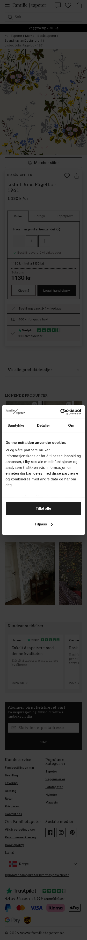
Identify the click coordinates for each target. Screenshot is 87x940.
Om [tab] (71, 425)
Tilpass (41, 524)
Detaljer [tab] (43, 425)
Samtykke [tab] (15, 425)
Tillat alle (43, 508)
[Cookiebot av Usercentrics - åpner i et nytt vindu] (61, 412)
